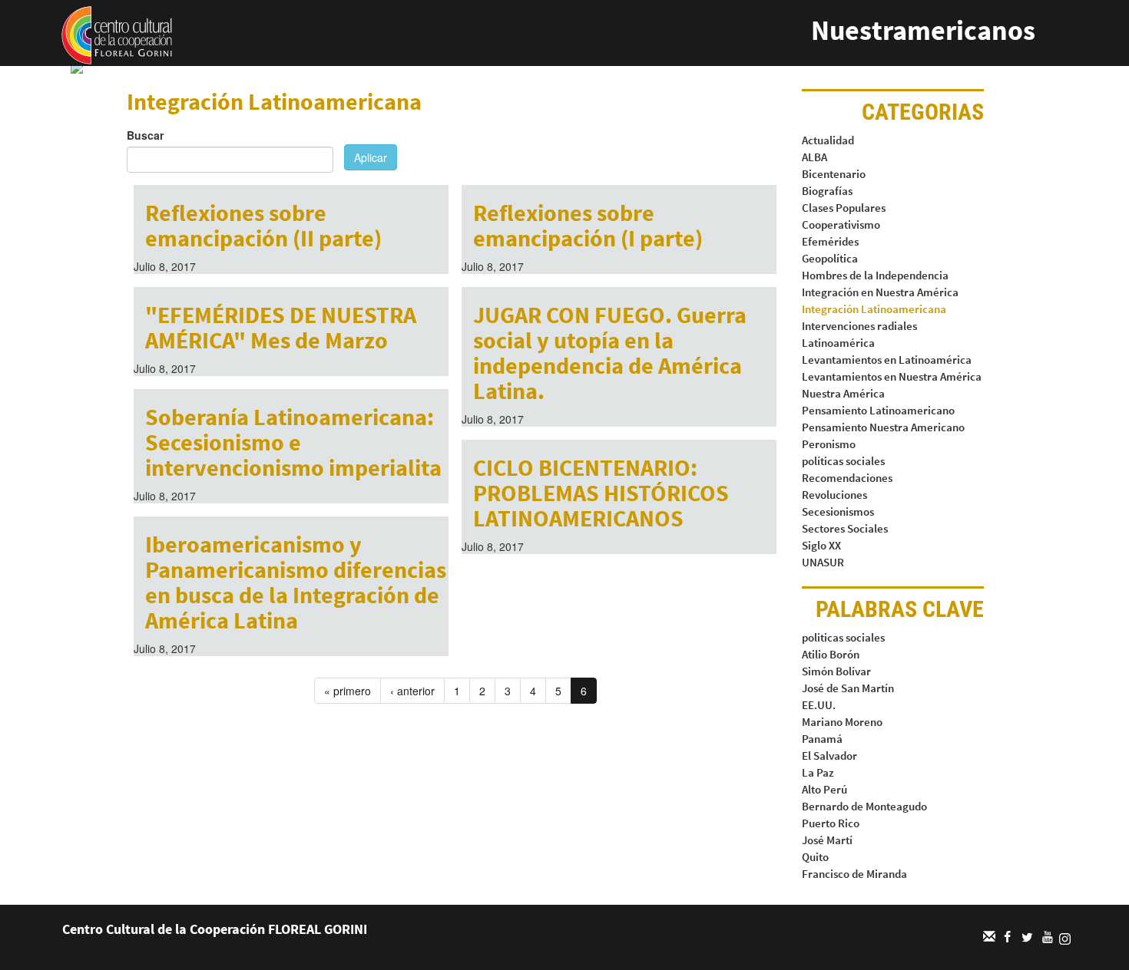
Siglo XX (821, 545)
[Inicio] (117, 33)
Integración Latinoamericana (874, 309)
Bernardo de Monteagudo (864, 806)
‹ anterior (412, 690)
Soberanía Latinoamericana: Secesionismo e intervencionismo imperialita (293, 442)
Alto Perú (824, 789)
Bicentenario (834, 174)
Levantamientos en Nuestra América (892, 376)
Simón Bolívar (836, 671)
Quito (815, 857)
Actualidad (828, 140)
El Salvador (829, 755)
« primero (347, 690)
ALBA (814, 157)
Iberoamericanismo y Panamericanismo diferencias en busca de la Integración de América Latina (295, 582)
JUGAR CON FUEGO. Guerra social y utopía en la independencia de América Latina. (610, 352)
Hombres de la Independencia (875, 275)
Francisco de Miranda (854, 873)
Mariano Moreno (842, 721)
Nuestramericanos (923, 30)
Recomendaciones (847, 477)
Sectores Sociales (845, 528)
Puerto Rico (830, 823)
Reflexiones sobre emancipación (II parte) (263, 225)
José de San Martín (848, 688)
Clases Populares (844, 207)
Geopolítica (830, 258)
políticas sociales (843, 461)
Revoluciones (834, 494)
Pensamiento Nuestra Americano (883, 427)
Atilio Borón (830, 654)
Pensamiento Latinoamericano (878, 410)
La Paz (818, 772)
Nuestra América (843, 393)
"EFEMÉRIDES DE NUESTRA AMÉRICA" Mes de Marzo (280, 327)
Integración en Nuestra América (880, 292)
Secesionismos (838, 511)
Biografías (827, 190)
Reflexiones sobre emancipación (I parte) (588, 225)
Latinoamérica (838, 342)
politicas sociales (843, 637)
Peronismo (829, 444)
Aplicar (370, 157)
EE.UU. (819, 705)
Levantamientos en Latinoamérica (887, 359)
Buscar (145, 135)
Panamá (822, 738)
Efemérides (830, 241)
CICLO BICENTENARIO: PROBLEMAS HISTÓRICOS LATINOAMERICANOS (601, 493)
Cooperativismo (841, 224)
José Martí (827, 840)
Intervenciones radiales (859, 325)
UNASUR (823, 562)
